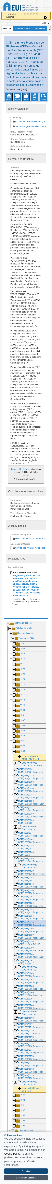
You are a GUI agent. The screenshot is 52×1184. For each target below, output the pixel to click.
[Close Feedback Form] (45, 17)
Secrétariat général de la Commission (32, 126)
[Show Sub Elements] (14, 644)
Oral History (39, 28)
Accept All (26, 1171)
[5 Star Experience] (37, 14)
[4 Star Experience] (34, 14)
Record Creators (22, 28)
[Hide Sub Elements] (8, 623)
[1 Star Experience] (25, 14)
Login (44, 22)
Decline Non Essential (26, 1178)
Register (23, 469)
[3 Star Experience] (31, 14)
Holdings (7, 28)
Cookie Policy (12, 1153)
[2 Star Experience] (28, 14)
